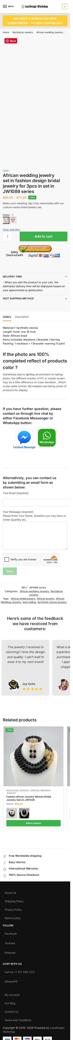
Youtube (10, 942)
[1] (6, 220)
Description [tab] (22, 316)
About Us (10, 892)
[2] (13, 220)
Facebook (11, 932)
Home (6, 32)
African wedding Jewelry (49, 32)
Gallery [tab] (7, 316)
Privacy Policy (13, 909)
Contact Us (11, 1011)
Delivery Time (12, 276)
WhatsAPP (11, 980)
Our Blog (10, 1002)
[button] (64, 6)
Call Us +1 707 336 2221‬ (20, 971)
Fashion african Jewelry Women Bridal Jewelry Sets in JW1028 (28, 798)
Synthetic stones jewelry (52, 602)
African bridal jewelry (23, 598)
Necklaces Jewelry (23, 32)
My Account (12, 994)
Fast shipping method (18, 298)
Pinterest (10, 952)
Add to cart (43, 236)
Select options (33, 823)
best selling (29, 602)
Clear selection (11, 229)
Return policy (13, 917)
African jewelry (45, 598)
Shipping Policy (14, 900)
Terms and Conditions (18, 1019)
